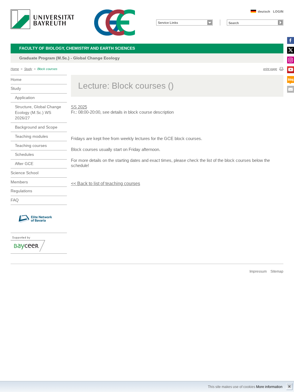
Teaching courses (31, 145)
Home (15, 69)
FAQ (15, 200)
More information (269, 387)
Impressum (258, 271)
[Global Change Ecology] (114, 22)
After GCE (24, 163)
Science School (24, 172)
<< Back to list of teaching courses (105, 183)
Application (25, 97)
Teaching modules (31, 136)
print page (270, 69)
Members (19, 182)
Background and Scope (36, 127)
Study (28, 69)
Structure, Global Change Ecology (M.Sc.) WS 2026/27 (38, 112)
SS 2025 (79, 106)
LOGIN (278, 11)
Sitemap (276, 271)
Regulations (21, 191)
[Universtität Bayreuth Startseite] (42, 19)
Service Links (168, 22)
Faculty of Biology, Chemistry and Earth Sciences (77, 48)
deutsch (264, 11)
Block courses (47, 69)
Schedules (24, 154)
